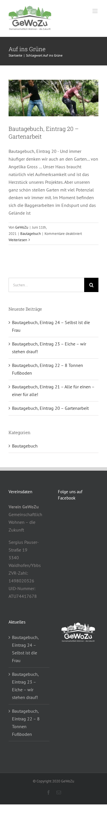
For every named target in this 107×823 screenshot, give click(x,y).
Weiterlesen (18, 239)
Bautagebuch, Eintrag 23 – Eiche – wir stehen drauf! (25, 685)
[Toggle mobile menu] (95, 11)
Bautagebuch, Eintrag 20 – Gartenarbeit (50, 408)
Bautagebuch (30, 233)
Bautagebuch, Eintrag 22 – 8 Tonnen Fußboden (26, 722)
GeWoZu (21, 227)
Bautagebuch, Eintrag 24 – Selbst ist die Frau (25, 648)
